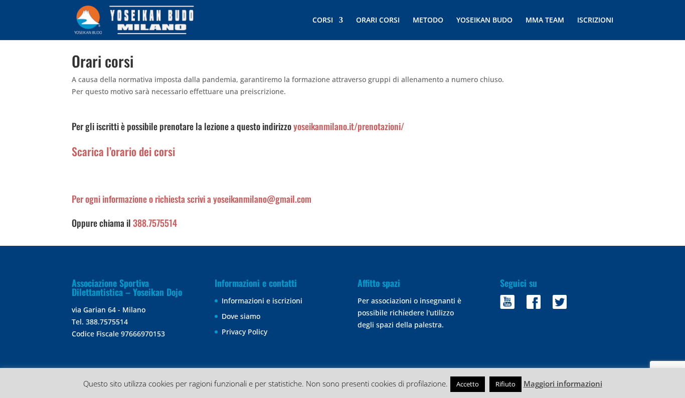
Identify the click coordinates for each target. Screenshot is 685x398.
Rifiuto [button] (505, 383)
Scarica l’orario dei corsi (123, 151)
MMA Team (545, 21)
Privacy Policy (244, 331)
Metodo (428, 21)
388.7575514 (155, 222)
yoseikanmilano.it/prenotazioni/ (348, 126)
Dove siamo (241, 316)
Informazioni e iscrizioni (262, 300)
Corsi (322, 21)
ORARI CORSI (378, 21)
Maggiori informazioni (563, 383)
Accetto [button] (467, 383)
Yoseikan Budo (484, 21)
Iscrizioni (595, 21)
